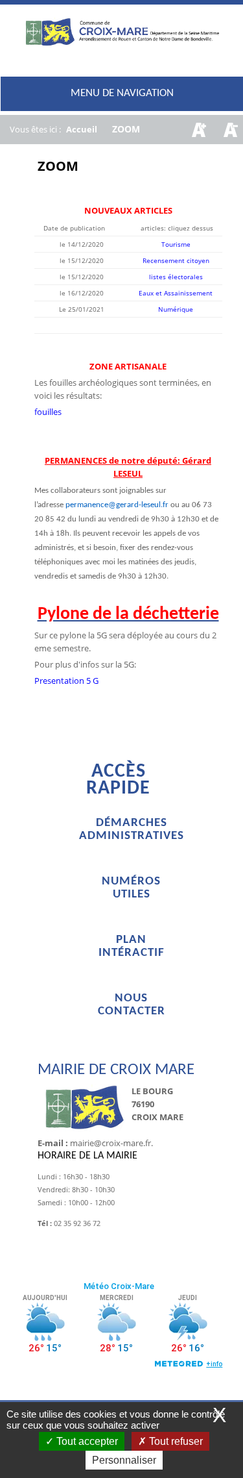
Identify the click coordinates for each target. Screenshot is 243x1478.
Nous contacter (131, 1005)
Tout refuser (174, 1441)
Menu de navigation (122, 93)
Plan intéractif (131, 946)
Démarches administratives (131, 829)
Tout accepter (86, 1441)
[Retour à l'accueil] (122, 42)
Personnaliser (124, 1460)
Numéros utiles (131, 888)
